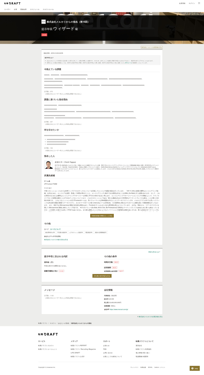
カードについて (55, 229)
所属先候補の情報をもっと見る (102, 216)
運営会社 (139, 345)
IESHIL (150, 367)
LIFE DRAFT (75, 353)
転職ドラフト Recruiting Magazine (83, 349)
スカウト (53, 323)
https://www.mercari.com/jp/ (119, 309)
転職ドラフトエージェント (47, 349)
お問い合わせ (108, 353)
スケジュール (34, 9)
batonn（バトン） (160, 367)
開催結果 (23, 9)
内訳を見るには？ (154, 252)
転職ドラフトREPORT (79, 345)
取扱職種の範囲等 (142, 356)
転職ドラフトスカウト (46, 345)
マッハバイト (134, 367)
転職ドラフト (43, 323)
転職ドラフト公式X (77, 356)
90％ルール (128, 63)
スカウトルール (48, 9)
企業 (15, 9)
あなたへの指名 (63, 323)
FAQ (104, 349)
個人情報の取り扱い (143, 353)
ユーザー (7, 9)
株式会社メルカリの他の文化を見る (56, 239)
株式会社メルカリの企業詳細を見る (152, 47)
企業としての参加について (112, 356)
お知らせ (106, 345)
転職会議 (143, 367)
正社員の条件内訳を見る (102, 276)
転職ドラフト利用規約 (143, 349)
